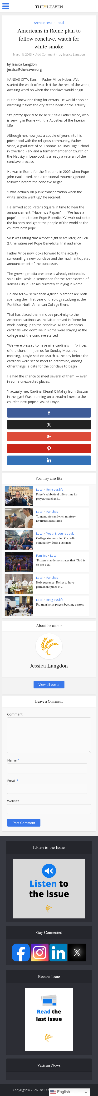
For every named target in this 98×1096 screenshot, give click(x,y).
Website (13, 801)
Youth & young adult (60, 534)
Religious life (54, 490)
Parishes (52, 512)
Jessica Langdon (74, 54)
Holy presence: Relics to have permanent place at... (55, 584)
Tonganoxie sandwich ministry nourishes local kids (56, 518)
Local (60, 22)
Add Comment (45, 54)
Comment (15, 714)
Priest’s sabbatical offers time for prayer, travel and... (56, 496)
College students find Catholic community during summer (55, 540)
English (63, 1092)
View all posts (49, 684)
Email (12, 780)
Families (41, 556)
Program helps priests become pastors (60, 604)
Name (13, 760)
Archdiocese (43, 22)
